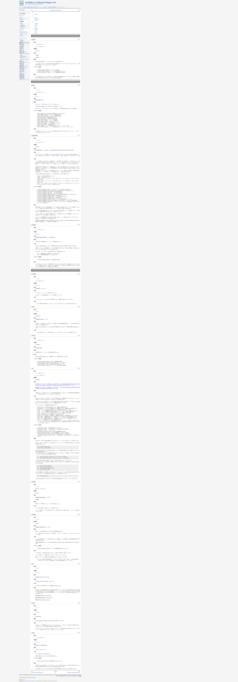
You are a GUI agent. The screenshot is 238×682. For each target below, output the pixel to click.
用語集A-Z (22, 40)
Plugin (48, 2)
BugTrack (22, 25)
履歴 (35, 7)
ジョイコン (22, 36)
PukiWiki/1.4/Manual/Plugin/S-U (73, 672)
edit (78, 35)
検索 (50, 7)
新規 (45, 7)
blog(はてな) (22, 19)
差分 (32, 7)
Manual (41, 2)
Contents (22, 9)
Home (55, 671)
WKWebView (22, 76)
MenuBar (22, 46)
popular (36, 20)
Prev (32, 10)
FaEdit (21, 23)
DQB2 (21, 35)
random (36, 23)
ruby (36, 33)
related (36, 28)
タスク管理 (22, 70)
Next (79, 10)
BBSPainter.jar (51, 106)
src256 (23, 679)
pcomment (37, 18)
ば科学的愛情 (38, 106)
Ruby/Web (22, 64)
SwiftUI (21, 55)
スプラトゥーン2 (23, 34)
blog (21, 18)
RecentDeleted (23, 56)
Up (55, 672)
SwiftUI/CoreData (23, 68)
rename (36, 29)
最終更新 (54, 7)
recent (36, 25)
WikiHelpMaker (23, 26)
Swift (21, 73)
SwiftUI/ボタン (23, 78)
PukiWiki (29, 2)
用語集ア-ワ (22, 41)
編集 (25, 7)
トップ (21, 7)
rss (35, 30)
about (21, 17)
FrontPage (22, 45)
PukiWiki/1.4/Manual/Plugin (55, 10)
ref (35, 27)
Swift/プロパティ (23, 72)
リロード (41, 7)
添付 (37, 7)
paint (36, 17)
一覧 (48, 7)
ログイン (62, 7)
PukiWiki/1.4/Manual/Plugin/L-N (37, 672)
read (36, 24)
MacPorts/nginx (23, 51)
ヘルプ (58, 7)
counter (36, 264)
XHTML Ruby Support (48, 666)
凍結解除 (28, 7)
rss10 (36, 31)
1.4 (35, 2)
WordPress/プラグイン (24, 62)
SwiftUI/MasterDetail (24, 66)
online (36, 14)
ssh (20, 49)
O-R (54, 2)
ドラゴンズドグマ (23, 33)
